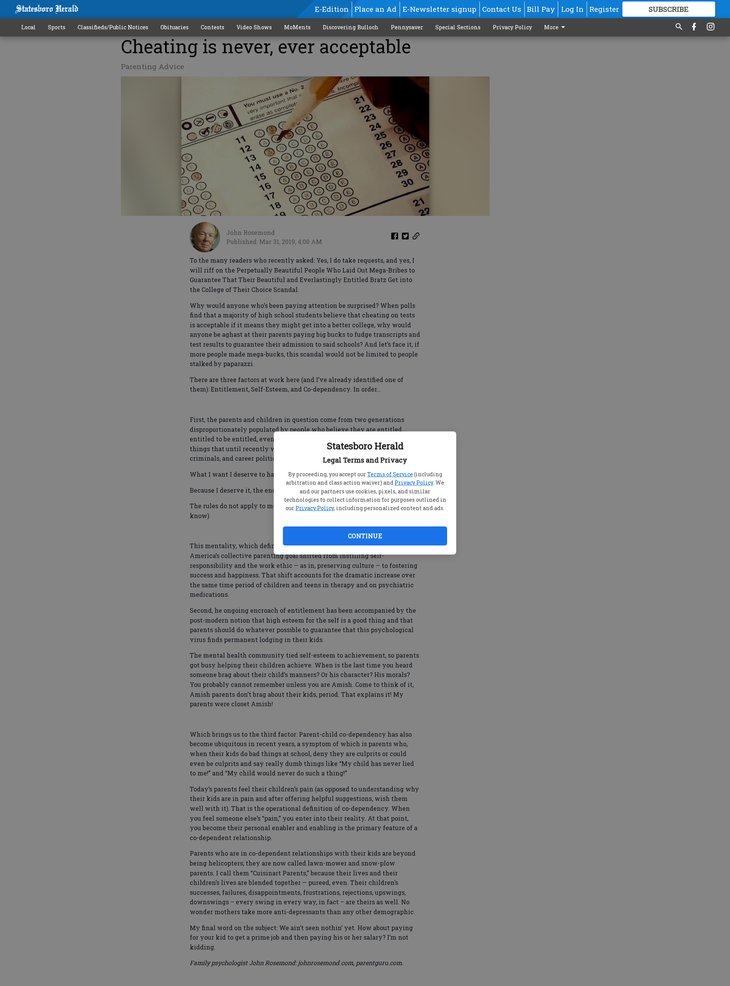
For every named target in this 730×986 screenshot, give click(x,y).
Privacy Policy (414, 482)
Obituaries (174, 27)
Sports (56, 27)
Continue (365, 536)
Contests (212, 27)
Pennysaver (407, 27)
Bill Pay (541, 9)
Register (604, 9)
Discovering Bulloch (351, 27)
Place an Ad (375, 9)
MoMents (297, 27)
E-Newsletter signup (439, 9)
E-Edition (332, 9)
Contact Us (501, 9)
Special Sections (458, 27)
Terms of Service (390, 474)
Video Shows (254, 27)
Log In (572, 9)
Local (28, 27)
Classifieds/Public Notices (113, 27)
